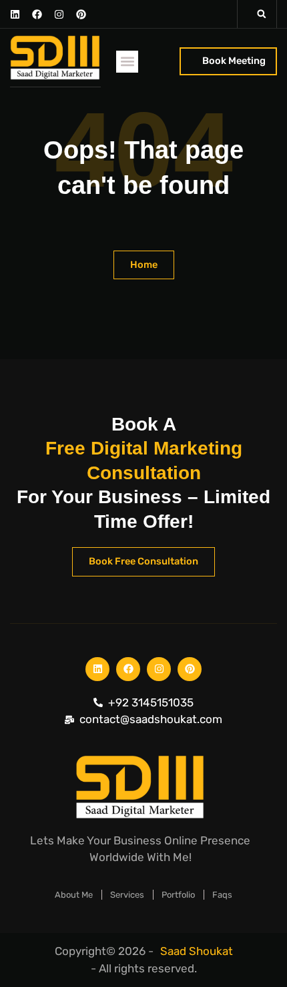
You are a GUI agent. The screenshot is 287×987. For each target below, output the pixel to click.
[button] (261, 14)
